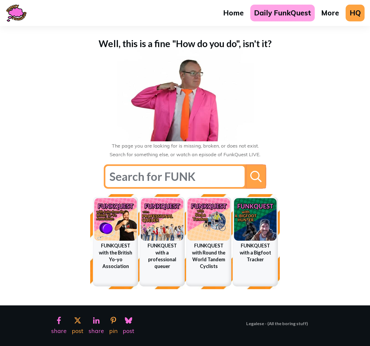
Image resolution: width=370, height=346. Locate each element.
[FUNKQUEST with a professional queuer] (162, 219)
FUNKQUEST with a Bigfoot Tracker (255, 252)
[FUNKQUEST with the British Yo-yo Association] (115, 219)
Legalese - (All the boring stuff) (277, 323)
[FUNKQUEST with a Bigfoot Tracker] (255, 219)
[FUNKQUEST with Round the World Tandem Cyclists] (208, 219)
